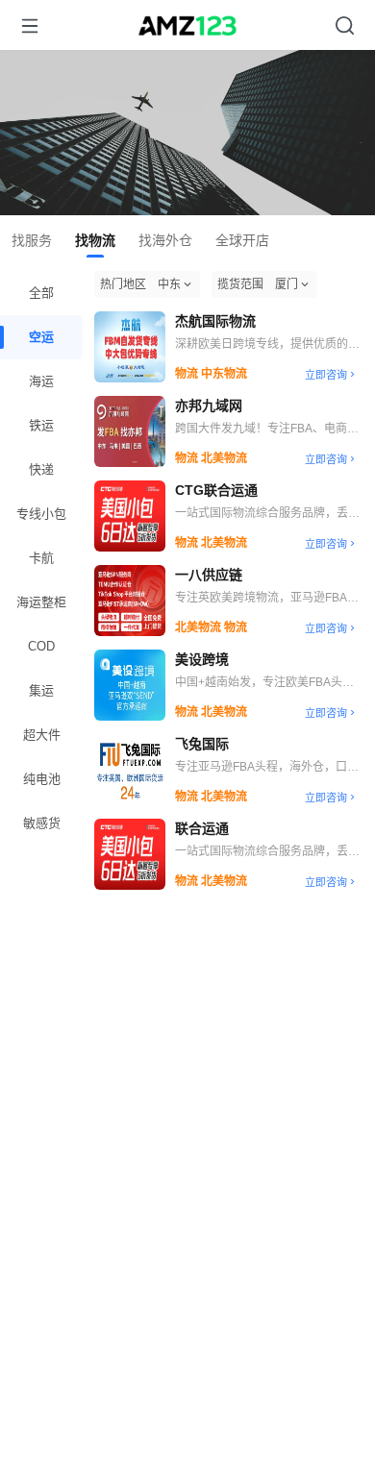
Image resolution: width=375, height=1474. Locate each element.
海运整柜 (41, 602)
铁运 (41, 425)
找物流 (95, 240)
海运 (41, 381)
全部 (41, 292)
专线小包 (41, 513)
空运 (41, 337)
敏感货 (42, 823)
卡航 (41, 558)
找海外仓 (165, 240)
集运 (41, 690)
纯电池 (42, 779)
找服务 (32, 240)
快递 (41, 469)
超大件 (42, 734)
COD (41, 646)
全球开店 (242, 240)
